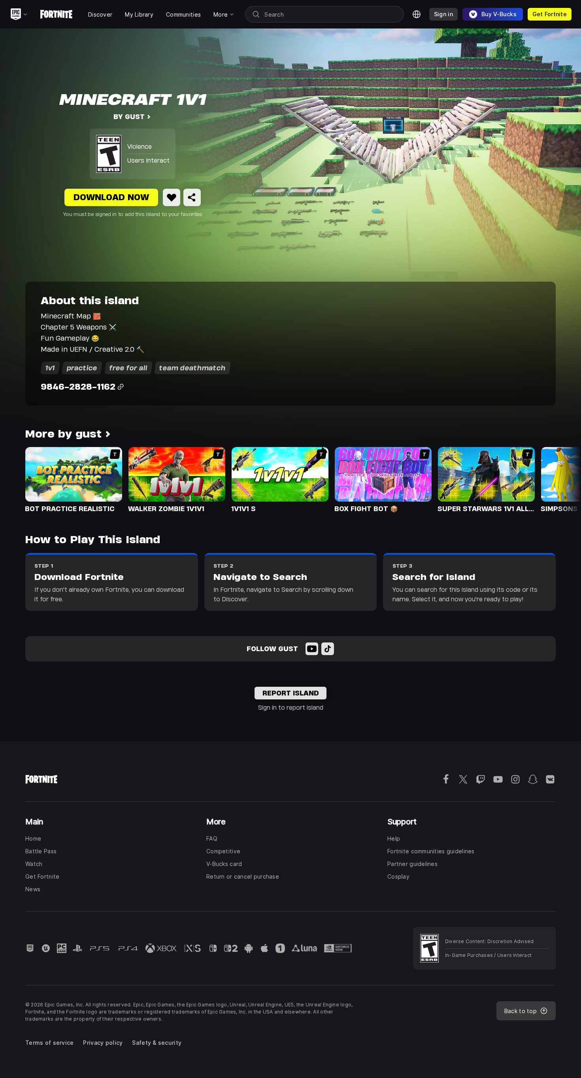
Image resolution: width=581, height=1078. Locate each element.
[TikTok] (327, 648)
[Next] (559, 479)
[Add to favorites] (171, 197)
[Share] (192, 197)
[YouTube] (312, 648)
